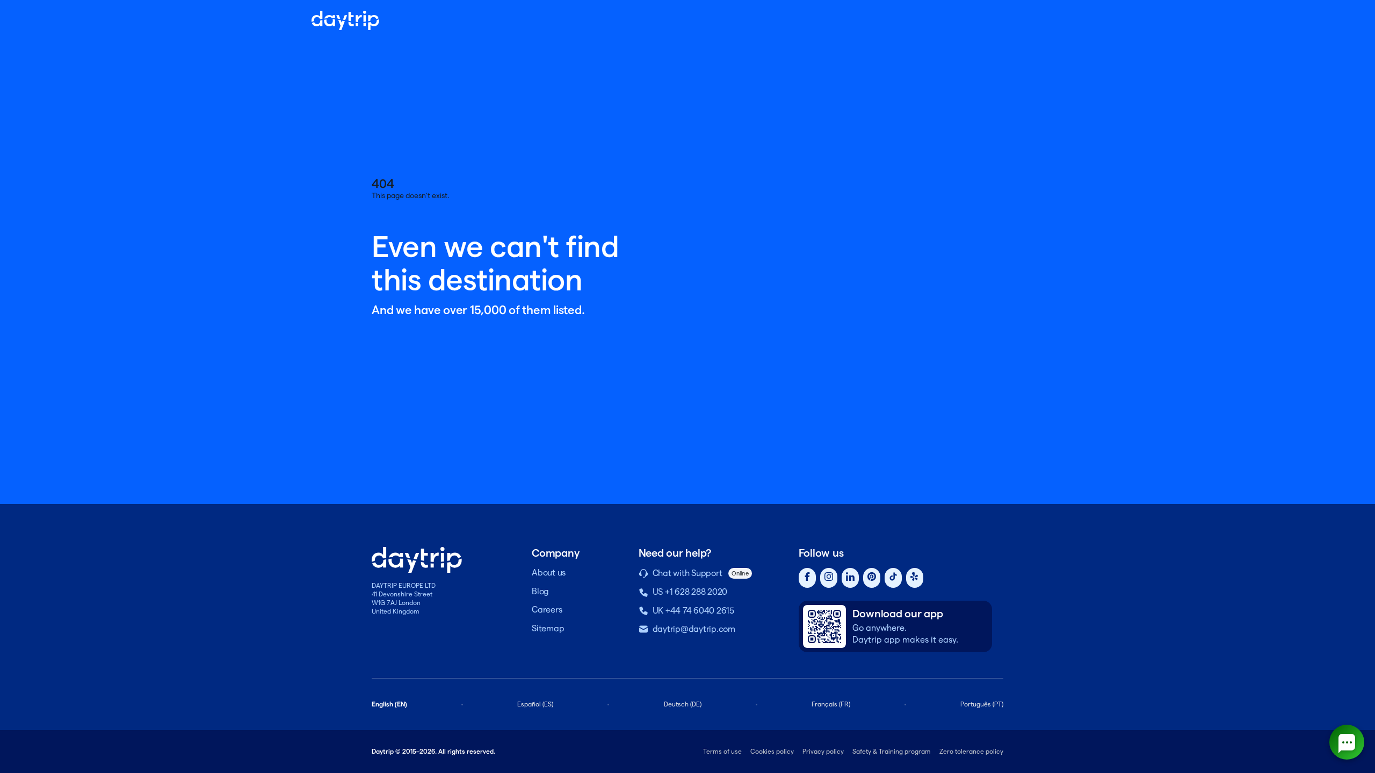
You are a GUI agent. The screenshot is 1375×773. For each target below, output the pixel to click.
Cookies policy (772, 751)
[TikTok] (893, 578)
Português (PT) (981, 704)
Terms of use (722, 751)
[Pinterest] (871, 578)
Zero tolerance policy (971, 751)
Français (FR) (831, 704)
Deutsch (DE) (682, 704)
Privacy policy (823, 751)
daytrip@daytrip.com (694, 628)
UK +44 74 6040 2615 (693, 610)
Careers (547, 609)
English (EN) (389, 704)
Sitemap (548, 628)
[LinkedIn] (850, 578)
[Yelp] (914, 578)
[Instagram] (828, 578)
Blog (540, 591)
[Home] (345, 20)
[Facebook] (807, 578)
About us (549, 572)
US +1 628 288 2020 (690, 591)
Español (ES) (535, 704)
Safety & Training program (891, 751)
